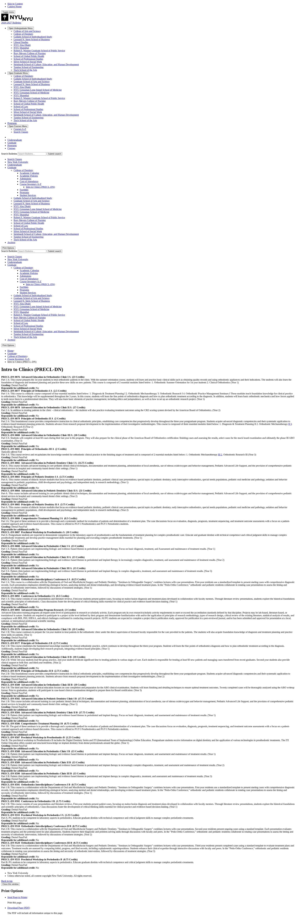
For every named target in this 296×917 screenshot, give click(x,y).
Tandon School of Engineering (28, 67)
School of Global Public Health (29, 56)
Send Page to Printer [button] (17, 897)
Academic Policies (29, 176)
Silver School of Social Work (28, 61)
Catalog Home (14, 6)
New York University (17, 162)
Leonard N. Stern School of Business (32, 39)
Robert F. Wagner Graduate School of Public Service (39, 50)
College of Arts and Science (27, 31)
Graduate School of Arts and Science (31, 81)
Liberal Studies (21, 42)
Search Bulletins (9, 153)
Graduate (18, 73)
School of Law (21, 106)
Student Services (28, 195)
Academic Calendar (29, 173)
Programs (12, 123)
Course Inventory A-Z (18, 359)
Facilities (24, 189)
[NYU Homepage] (17, 20)
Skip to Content (15, 3)
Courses (18, 126)
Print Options (8, 248)
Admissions (25, 178)
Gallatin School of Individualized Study (33, 36)
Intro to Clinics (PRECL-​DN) (40, 187)
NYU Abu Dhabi (22, 45)
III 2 (220, 454)
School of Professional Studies (28, 59)
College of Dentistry (23, 34)
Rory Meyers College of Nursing (30, 53)
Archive (11, 242)
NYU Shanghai (21, 48)
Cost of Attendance (29, 181)
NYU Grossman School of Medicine (31, 92)
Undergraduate (21, 28)
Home (10, 350)
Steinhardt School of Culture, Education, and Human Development (46, 64)
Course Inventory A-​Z (30, 184)
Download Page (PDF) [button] (18, 908)
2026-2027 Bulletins (11, 22)
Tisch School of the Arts (25, 70)
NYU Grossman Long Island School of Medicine (38, 90)
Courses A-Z (20, 129)
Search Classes (21, 132)
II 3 (290, 424)
